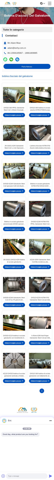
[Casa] (27, 413)
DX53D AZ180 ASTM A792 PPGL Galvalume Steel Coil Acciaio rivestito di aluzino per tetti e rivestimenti (40, 223)
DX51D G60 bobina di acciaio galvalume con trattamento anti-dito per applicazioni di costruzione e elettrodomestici (40, 375)
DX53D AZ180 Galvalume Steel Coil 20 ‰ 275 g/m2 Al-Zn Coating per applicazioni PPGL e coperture (14, 299)
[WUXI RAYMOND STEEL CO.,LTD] (10, 3)
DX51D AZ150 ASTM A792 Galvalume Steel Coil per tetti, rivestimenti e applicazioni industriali (40, 299)
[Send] (50, 476)
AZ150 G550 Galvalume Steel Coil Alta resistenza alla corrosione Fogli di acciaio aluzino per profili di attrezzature (40, 261)
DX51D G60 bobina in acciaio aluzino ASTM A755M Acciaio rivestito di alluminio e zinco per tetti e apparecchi (40, 109)
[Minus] (50, 420)
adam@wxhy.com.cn (17, 48)
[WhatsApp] (5, 59)
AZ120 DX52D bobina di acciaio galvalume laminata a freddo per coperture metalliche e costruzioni (14, 375)
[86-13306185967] (17, 59)
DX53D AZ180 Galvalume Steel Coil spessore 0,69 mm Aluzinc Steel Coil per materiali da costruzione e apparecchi (14, 185)
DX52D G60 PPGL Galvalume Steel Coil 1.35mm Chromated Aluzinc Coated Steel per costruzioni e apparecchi (14, 109)
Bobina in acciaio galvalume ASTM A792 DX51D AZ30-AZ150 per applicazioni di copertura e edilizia (40, 185)
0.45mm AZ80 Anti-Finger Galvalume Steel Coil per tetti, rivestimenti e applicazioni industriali (40, 337)
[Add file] (3, 476)
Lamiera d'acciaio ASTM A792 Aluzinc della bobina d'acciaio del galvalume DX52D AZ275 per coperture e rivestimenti (40, 147)
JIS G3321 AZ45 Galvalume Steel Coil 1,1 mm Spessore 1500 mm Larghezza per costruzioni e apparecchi (14, 147)
